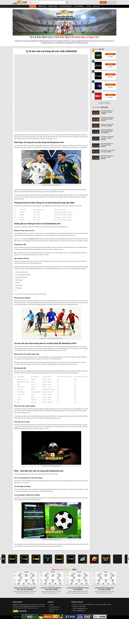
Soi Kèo (89, 6)
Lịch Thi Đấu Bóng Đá (66, 6)
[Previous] (15, 579)
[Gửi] (67, 2)
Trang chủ (33, 6)
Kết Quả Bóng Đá (79, 6)
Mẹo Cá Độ (96, 6)
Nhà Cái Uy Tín (42, 6)
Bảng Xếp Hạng (53, 6)
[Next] (113, 579)
